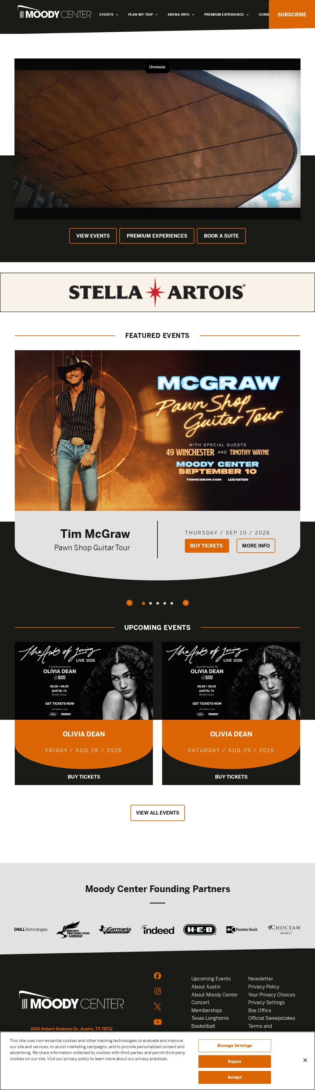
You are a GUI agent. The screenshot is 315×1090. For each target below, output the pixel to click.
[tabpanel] (157, 465)
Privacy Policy (263, 987)
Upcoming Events (211, 979)
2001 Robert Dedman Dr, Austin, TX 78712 (71, 1029)
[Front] (71, 1000)
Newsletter (260, 979)
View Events (93, 236)
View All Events (157, 813)
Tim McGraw (95, 533)
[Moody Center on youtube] (157, 1022)
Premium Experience (224, 14)
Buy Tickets (207, 546)
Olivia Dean (84, 734)
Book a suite (221, 236)
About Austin (206, 987)
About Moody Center (214, 995)
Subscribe (291, 15)
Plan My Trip (140, 14)
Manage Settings (234, 1045)
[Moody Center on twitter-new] (157, 1006)
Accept (235, 1077)
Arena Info (178, 14)
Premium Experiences (157, 236)
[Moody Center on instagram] (157, 991)
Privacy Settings (266, 1002)
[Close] (305, 1060)
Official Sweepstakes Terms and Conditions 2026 (271, 1026)
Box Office (259, 1010)
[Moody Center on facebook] (157, 976)
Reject (234, 1061)
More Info (256, 546)
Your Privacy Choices (271, 995)
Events (106, 14)
